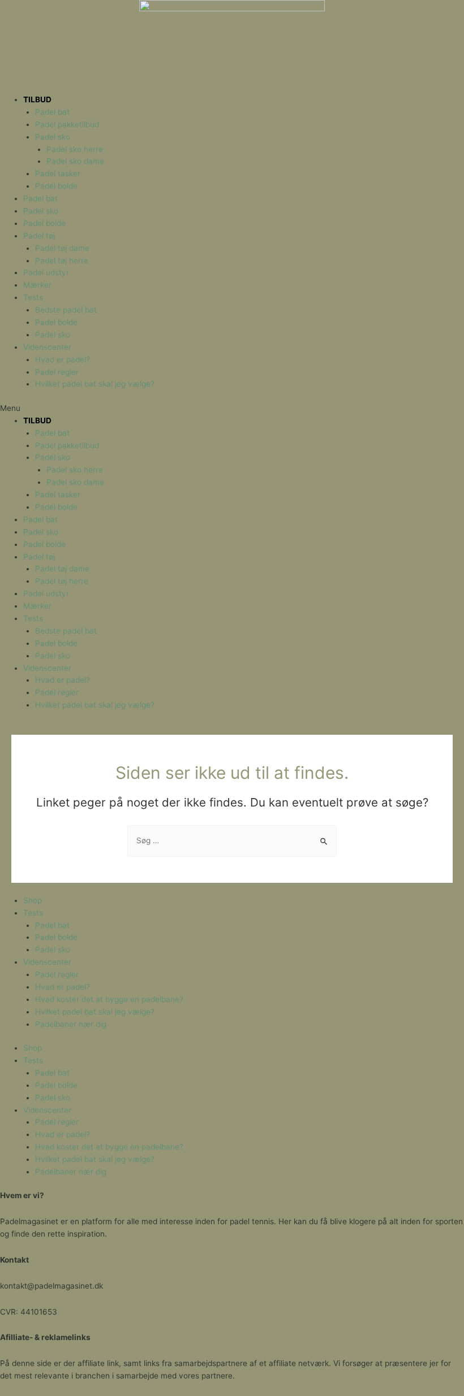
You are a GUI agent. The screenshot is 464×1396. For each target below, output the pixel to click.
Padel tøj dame (62, 248)
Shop (32, 900)
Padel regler (57, 371)
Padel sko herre (74, 149)
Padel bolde (56, 185)
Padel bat (52, 111)
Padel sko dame (75, 161)
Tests (33, 297)
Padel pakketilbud (67, 124)
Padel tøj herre (61, 260)
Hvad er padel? (62, 359)
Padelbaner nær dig (70, 1024)
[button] (232, 408)
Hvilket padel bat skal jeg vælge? (94, 383)
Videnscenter (47, 347)
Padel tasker (57, 173)
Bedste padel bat (66, 309)
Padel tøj (39, 235)
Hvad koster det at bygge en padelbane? (109, 999)
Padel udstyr (46, 272)
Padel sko (52, 136)
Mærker (37, 284)
